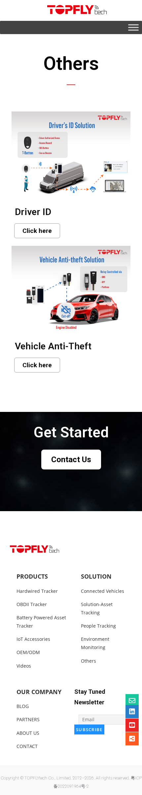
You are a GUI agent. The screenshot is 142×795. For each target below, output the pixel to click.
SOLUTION (96, 576)
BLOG (23, 706)
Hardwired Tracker (37, 591)
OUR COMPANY (39, 692)
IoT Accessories (33, 639)
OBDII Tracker (32, 604)
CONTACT (27, 746)
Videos (24, 666)
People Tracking (98, 626)
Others (88, 661)
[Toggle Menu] (133, 27)
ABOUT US (28, 733)
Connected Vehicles (102, 591)
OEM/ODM (28, 652)
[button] (37, 230)
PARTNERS (28, 719)
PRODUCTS (32, 576)
